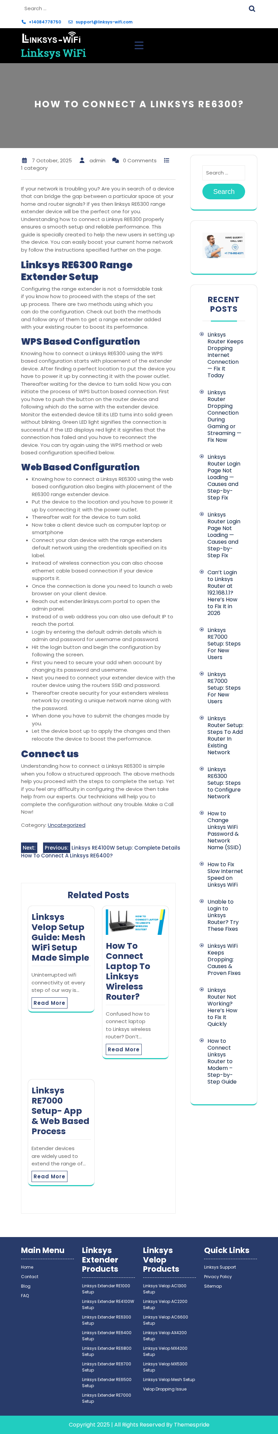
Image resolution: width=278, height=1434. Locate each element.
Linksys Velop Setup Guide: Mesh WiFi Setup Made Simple (60, 937)
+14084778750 (45, 22)
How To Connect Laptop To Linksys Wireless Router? (128, 971)
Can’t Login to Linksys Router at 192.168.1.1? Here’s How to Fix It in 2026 (222, 592)
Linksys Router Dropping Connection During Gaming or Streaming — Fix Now (224, 416)
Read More (49, 1002)
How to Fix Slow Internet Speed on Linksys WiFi (225, 874)
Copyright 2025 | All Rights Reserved (117, 1425)
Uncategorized (66, 825)
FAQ (25, 1296)
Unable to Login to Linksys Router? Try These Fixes (223, 915)
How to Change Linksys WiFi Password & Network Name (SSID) (224, 830)
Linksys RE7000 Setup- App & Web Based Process (61, 1111)
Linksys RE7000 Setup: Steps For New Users (224, 643)
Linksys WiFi (53, 52)
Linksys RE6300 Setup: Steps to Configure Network (224, 782)
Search (253, 8)
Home (27, 1267)
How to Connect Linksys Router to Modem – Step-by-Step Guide (222, 1061)
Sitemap (213, 1286)
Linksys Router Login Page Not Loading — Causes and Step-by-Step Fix (223, 477)
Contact (29, 1276)
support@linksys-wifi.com (104, 22)
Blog (26, 1286)
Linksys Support (220, 1267)
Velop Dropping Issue (164, 1389)
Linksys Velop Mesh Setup (169, 1379)
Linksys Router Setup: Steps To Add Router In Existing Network (225, 735)
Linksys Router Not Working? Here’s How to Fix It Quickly (222, 1007)
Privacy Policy (218, 1276)
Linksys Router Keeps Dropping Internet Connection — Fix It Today (225, 355)
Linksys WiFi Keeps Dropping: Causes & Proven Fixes (224, 959)
